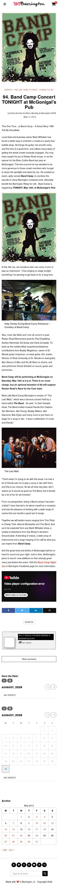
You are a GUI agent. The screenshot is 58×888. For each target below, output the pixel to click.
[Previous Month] (47, 687)
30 (29, 841)
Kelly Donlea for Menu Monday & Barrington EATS (33, 113)
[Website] (20, 642)
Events (8, 89)
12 (52, 823)
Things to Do (46, 89)
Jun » (11, 849)
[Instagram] (24, 865)
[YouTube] (34, 865)
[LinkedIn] (29, 865)
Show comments (29, 659)
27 (5, 841)
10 (37, 823)
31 (37, 841)
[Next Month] (53, 687)
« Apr (4, 849)
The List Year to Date (25, 89)
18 (44, 829)
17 (37, 829)
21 (13, 835)
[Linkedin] (36, 610)
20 (5, 835)
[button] (45, 873)
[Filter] (10, 681)
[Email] (49, 610)
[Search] (4, 681)
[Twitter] (22, 610)
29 (21, 841)
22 (21, 835)
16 (29, 829)
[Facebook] (8, 610)
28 (13, 841)
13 (5, 829)
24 (37, 835)
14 (13, 829)
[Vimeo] (39, 865)
